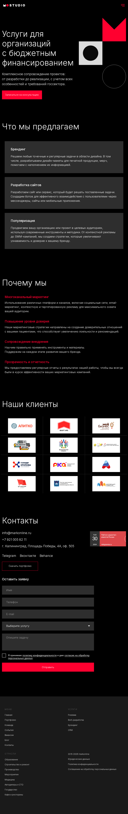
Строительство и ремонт (17, 764)
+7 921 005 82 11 (14, 540)
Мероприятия (11, 774)
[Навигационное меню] (123, 5)
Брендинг (18, 149)
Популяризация (23, 221)
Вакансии (9, 735)
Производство (12, 769)
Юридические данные (79, 759)
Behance (46, 556)
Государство (11, 790)
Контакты (9, 745)
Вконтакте (28, 556)
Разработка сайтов (26, 185)
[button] (22, 94)
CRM (70, 730)
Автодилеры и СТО (14, 785)
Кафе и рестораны (14, 795)
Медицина (10, 780)
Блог (7, 740)
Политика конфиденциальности (83, 764)
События (9, 730)
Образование (11, 759)
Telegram (9, 556)
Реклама (72, 715)
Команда (9, 725)
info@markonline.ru (16, 533)
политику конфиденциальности (39, 655)
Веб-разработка (76, 720)
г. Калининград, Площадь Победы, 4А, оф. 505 (38, 546)
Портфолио (10, 720)
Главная (8, 715)
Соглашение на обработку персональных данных (92, 769)
